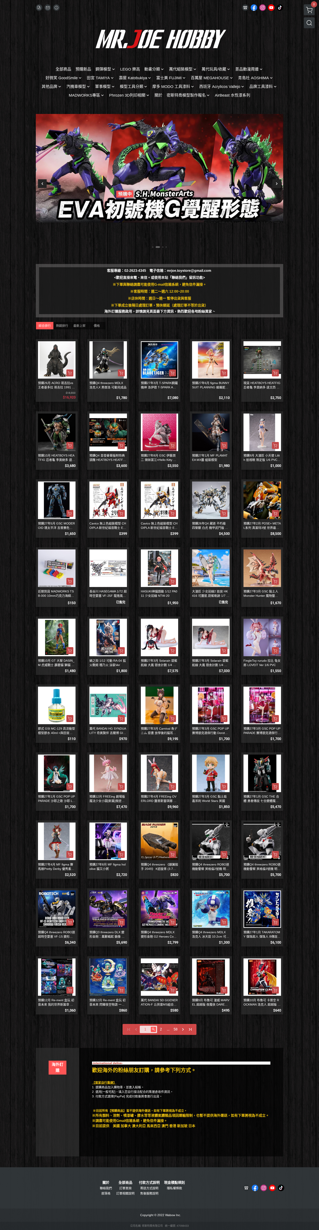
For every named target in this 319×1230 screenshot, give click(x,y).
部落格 (105, 1193)
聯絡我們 (106, 1188)
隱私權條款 (174, 1188)
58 (176, 1029)
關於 (105, 1182)
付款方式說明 (149, 1182)
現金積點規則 (174, 1182)
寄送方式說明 (149, 1188)
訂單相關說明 (125, 1193)
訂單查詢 (125, 1188)
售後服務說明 (149, 1193)
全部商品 (125, 1182)
